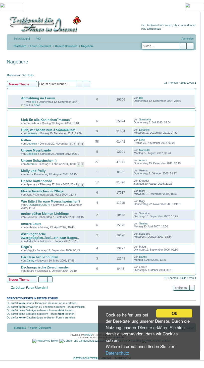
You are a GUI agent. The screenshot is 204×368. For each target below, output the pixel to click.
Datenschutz (117, 353)
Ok (174, 313)
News (37, 105)
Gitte (142, 139)
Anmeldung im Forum (38, 98)
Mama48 (144, 150)
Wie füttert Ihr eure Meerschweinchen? (50, 201)
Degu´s (26, 247)
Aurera (30, 163)
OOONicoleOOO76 (38, 204)
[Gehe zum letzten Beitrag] (145, 97)
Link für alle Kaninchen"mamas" (46, 120)
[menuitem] (36, 39)
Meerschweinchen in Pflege (42, 191)
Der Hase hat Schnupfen (39, 257)
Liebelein (31, 133)
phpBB (88, 334)
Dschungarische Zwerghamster (45, 267)
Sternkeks (28, 75)
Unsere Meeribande (36, 150)
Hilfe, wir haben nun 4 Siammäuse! (48, 130)
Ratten (26, 140)
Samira (143, 223)
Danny (30, 260)
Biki (34, 101)
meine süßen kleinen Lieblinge (45, 213)
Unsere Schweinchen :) (38, 160)
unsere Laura (31, 224)
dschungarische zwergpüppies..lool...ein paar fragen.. (50, 236)
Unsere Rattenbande (36, 181)
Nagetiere (17, 61)
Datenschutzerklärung (92, 358)
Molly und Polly (33, 171)
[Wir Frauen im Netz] (44, 24)
